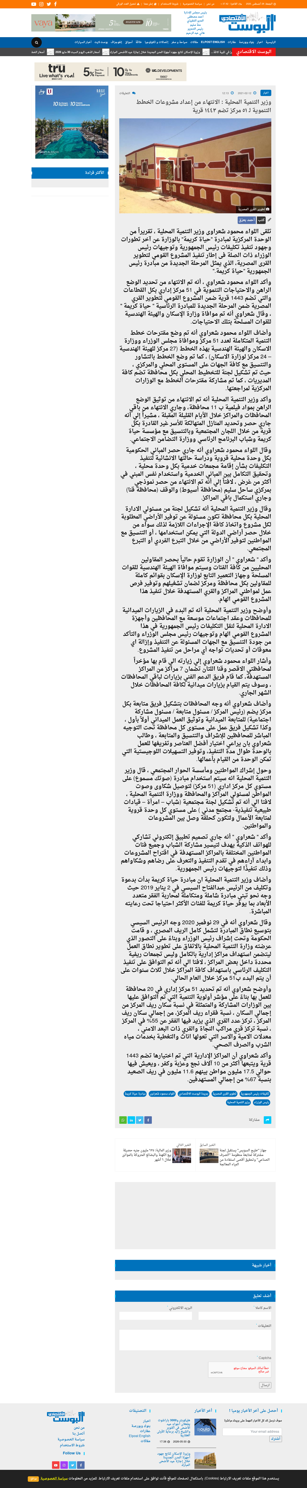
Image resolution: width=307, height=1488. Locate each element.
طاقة (139, 42)
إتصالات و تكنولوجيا (157, 42)
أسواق (129, 42)
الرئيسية (271, 42)
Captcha (264, 1358)
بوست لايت (101, 42)
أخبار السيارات (83, 42)
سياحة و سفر (179, 42)
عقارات (232, 42)
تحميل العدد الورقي (126, 4)
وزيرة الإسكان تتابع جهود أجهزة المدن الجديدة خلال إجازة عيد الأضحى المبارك (192, 52)
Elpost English (213, 42)
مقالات (194, 42)
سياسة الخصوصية (192, 4)
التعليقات (124, 93)
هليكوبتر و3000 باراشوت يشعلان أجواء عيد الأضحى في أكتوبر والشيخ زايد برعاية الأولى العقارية (173, 1428)
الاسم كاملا (262, 1308)
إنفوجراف (116, 42)
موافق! (33, 1479)
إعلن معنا (148, 4)
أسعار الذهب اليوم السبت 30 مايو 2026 (115, 52)
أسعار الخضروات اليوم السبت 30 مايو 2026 (57, 52)
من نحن (210, 4)
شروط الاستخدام (169, 4)
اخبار (260, 42)
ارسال (265, 1385)
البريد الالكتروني (179, 1308)
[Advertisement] (294, 135)
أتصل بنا (78, 1433)
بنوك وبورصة (246, 42)
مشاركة (254, 1120)
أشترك (275, 1439)
